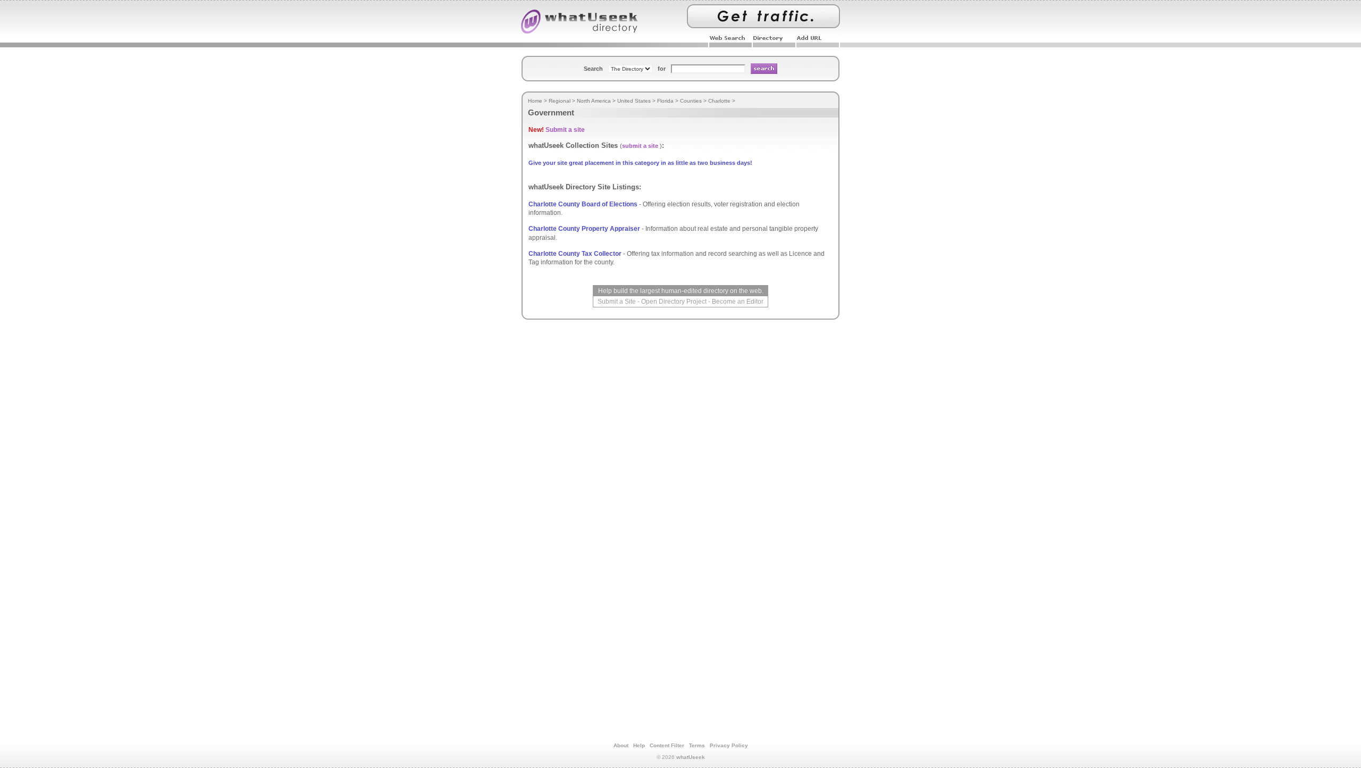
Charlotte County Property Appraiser (584, 228)
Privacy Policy (729, 745)
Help (639, 745)
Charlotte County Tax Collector (574, 253)
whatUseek (690, 757)
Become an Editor (737, 301)
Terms (697, 745)
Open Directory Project (674, 301)
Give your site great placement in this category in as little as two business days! (640, 163)
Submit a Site (617, 301)
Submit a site (565, 129)
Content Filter (667, 745)
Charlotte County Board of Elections (582, 204)
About (621, 745)
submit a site (640, 146)
